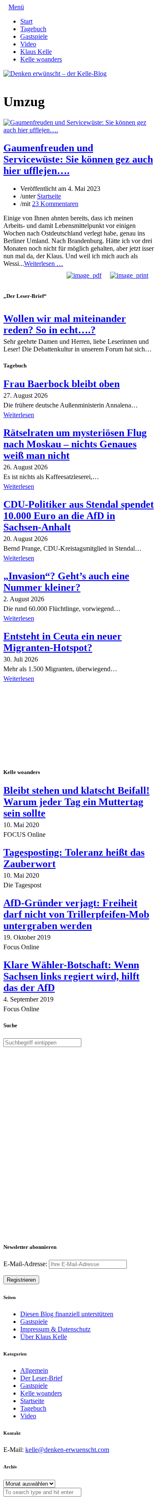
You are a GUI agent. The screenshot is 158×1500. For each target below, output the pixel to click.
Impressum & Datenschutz (55, 1329)
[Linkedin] (19, 81)
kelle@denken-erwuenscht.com (67, 1449)
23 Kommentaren (55, 203)
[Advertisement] (58, 726)
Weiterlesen (18, 414)
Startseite (49, 196)
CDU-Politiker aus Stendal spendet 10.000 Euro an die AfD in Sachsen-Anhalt (78, 516)
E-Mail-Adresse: (26, 1263)
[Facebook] (12, 81)
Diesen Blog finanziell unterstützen (66, 1314)
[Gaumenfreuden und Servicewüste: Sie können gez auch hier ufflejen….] (79, 130)
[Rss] (26, 81)
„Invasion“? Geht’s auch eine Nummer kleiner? (66, 582)
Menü (16, 7)
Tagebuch (33, 28)
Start (26, 21)
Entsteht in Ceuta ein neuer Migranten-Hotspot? (62, 642)
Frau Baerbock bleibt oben (61, 383)
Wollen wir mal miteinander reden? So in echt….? (64, 324)
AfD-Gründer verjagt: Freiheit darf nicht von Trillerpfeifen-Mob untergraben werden (76, 914)
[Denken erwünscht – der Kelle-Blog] (55, 73)
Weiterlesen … (43, 263)
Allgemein (34, 1370)
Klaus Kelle (36, 51)
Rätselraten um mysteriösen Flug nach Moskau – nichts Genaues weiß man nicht (75, 444)
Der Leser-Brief (41, 1378)
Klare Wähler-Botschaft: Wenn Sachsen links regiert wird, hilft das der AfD (71, 976)
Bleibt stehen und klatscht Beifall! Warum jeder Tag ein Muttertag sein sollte (76, 802)
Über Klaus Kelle (43, 1336)
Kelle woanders (41, 59)
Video (28, 44)
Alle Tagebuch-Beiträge (35, 690)
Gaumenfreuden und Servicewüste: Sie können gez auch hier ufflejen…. (78, 159)
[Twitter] (5, 81)
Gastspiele (34, 36)
